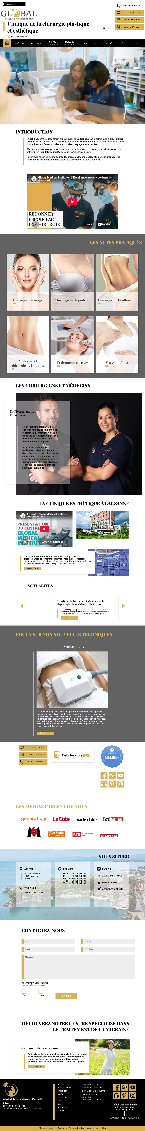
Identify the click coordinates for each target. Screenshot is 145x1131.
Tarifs (84, 43)
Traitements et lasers (72, 362)
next (123, 606)
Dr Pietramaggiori (65, 1088)
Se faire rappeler (132, 27)
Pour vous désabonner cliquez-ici (34, 985)
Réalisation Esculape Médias (71, 1128)
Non (42, 995)
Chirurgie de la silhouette (117, 300)
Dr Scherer (62, 1091)
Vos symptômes (117, 362)
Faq (94, 43)
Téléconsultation (132, 13)
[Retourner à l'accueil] (18, 19)
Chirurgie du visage (28, 300)
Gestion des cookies (96, 1128)
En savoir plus (32, 568)
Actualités (108, 43)
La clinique (36, 43)
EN (109, 28)
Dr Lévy (61, 1094)
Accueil (61, 1084)
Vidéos (122, 43)
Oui (24, 995)
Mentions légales (47, 1128)
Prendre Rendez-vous (132, 20)
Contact (136, 43)
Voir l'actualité (68, 618)
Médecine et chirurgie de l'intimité (27, 363)
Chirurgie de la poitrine (72, 300)
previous (21, 606)
